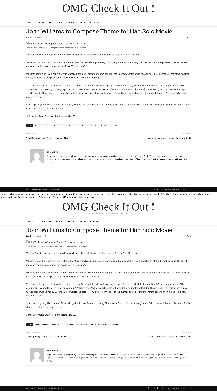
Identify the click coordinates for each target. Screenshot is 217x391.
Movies (60, 22)
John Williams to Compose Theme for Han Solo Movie (99, 31)
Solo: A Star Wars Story (99, 126)
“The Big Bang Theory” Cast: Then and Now (47, 138)
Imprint (186, 189)
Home (31, 22)
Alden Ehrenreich (41, 126)
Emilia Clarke (56, 126)
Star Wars (115, 126)
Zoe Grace (30, 37)
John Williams (82, 126)
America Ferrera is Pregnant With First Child (169, 138)
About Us (153, 189)
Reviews (94, 22)
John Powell (69, 126)
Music (71, 22)
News (42, 22)
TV (50, 22)
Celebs (82, 22)
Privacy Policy (170, 189)
